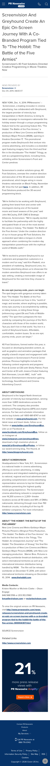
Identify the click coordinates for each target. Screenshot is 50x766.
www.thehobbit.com (21, 577)
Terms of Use (16, 750)
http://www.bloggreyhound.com (17, 452)
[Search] (46, 4)
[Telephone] (39, 4)
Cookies (25, 757)
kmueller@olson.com (12, 598)
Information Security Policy (16, 754)
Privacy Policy (32, 750)
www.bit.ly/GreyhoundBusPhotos (18, 445)
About (24, 730)
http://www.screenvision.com (16, 513)
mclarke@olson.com (36, 598)
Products (24, 727)
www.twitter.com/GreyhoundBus (28, 425)
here (25, 186)
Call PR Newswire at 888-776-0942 (25, 741)
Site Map (34, 754)
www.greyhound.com (26, 418)
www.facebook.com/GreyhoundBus (19, 432)
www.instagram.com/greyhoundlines (20, 438)
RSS (43, 754)
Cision (29, 761)
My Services (23, 733)
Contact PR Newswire (25, 724)
